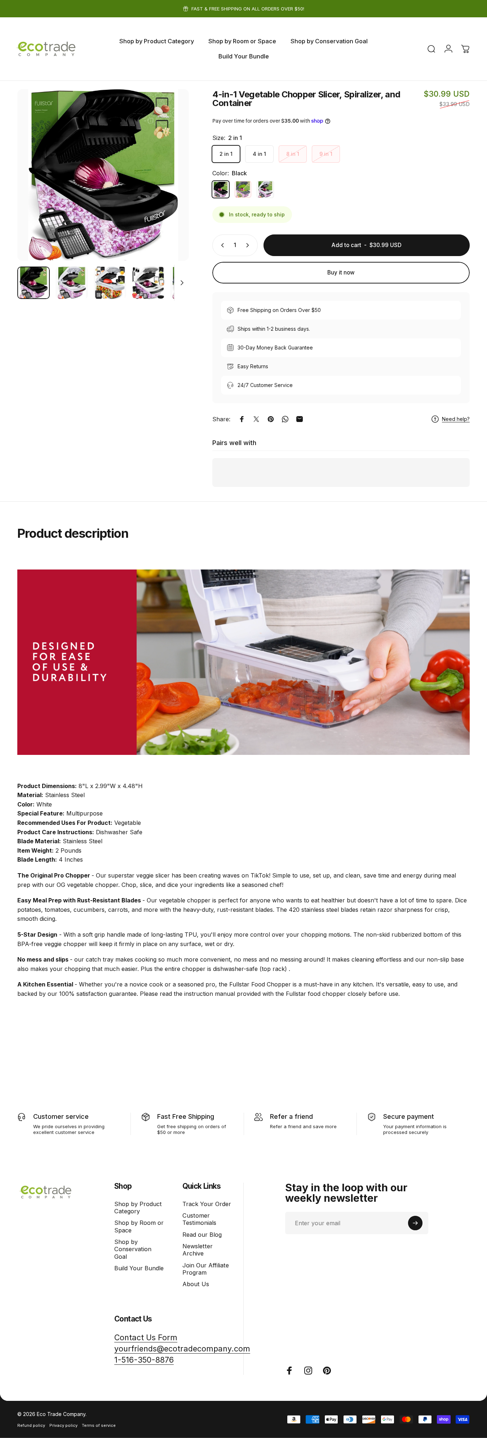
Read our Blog (202, 1234)
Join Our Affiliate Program (205, 1269)
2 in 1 (226, 154)
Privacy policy (63, 1425)
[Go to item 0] (33, 283)
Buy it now (341, 272)
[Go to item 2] (110, 283)
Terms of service (99, 1425)
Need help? (456, 419)
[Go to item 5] (186, 283)
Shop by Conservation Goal (132, 1249)
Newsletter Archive (197, 1250)
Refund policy (31, 1425)
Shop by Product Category (138, 1207)
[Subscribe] (415, 1223)
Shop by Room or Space (139, 1226)
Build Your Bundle (139, 1268)
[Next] (170, 187)
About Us (195, 1284)
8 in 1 (292, 154)
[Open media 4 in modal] (103, 175)
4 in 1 (259, 154)
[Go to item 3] (148, 283)
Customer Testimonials (199, 1219)
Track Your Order (206, 1204)
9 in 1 (325, 154)
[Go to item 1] (72, 283)
